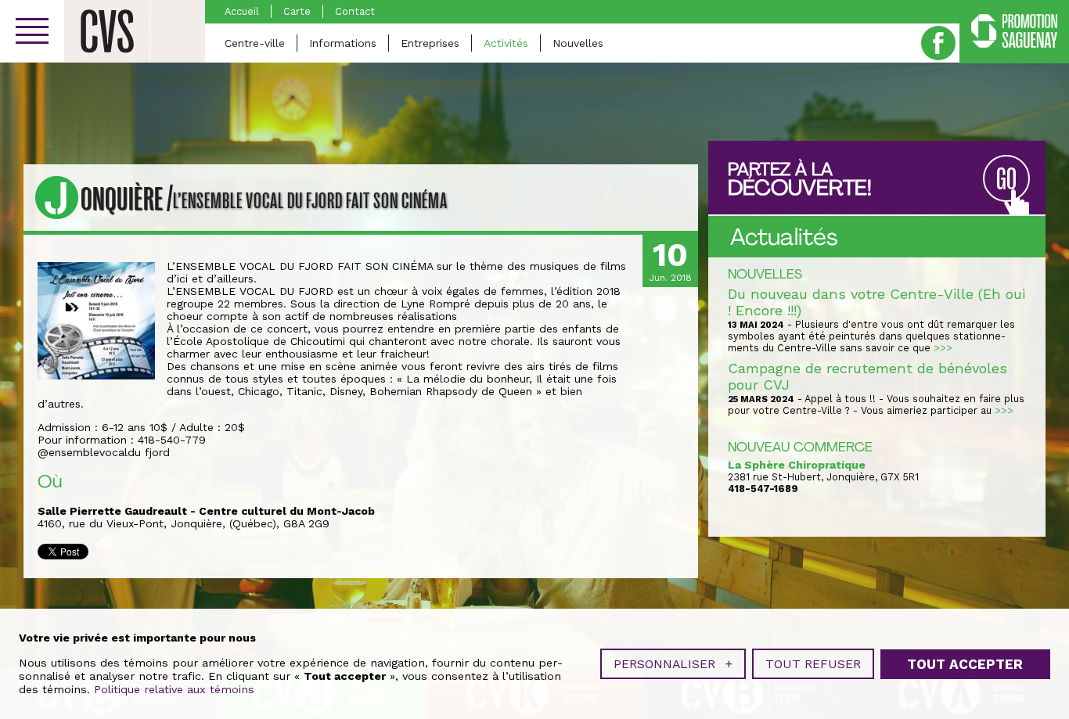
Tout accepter (965, 664)
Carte (297, 11)
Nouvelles (577, 43)
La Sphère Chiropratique (797, 464)
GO (1006, 179)
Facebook (938, 43)
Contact (355, 11)
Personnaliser (673, 663)
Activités (506, 43)
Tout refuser (813, 663)
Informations (342, 43)
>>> (943, 348)
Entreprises (430, 43)
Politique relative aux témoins (174, 689)
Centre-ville (255, 43)
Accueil (242, 11)
